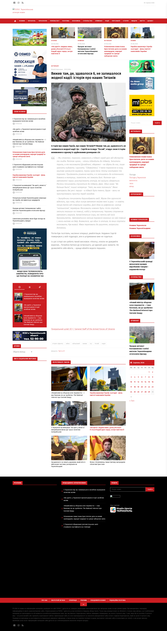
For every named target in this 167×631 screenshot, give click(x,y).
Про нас (44, 600)
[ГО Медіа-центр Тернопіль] (132, 508)
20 (142, 387)
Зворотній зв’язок (58, 600)
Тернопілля (42, 21)
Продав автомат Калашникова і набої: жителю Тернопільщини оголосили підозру (29, 209)
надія (103, 343)
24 (131, 392)
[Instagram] (18, 3)
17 (131, 387)
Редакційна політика (118, 600)
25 (135, 392)
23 (152, 387)
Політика (65, 21)
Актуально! (108, 40)
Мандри (134, 21)
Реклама (84, 600)
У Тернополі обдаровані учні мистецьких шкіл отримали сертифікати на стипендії (28, 166)
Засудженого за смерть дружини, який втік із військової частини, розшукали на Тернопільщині (68, 464)
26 (138, 392)
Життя (142, 21)
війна (68, 343)
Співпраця (73, 600)
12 (138, 382)
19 (138, 387)
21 (145, 387)
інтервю (54, 40)
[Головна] (15, 20)
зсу (91, 343)
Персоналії (116, 21)
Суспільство (87, 21)
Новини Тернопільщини (139, 228)
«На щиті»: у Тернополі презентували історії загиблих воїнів (29, 130)
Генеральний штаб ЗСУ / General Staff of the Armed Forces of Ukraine (83, 329)
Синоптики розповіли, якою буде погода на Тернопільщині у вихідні (29, 220)
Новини (22, 21)
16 (152, 382)
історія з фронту (57, 343)
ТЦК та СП (61, 351)
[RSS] (22, 3)
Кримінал (98, 21)
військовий (76, 343)
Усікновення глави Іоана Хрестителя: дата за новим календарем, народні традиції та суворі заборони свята (29, 154)
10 (131, 382)
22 (149, 387)
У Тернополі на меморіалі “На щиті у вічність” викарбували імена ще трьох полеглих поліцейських (29, 187)
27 (142, 392)
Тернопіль (32, 21)
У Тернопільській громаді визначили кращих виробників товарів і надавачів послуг (140, 265)
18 (135, 387)
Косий (97, 343)
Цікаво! (150, 21)
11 (134, 382)
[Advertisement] (35, 503)
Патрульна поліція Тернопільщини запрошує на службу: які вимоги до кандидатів (29, 199)
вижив (85, 343)
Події (107, 21)
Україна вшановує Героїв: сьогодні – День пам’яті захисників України (29, 176)
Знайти (157, 123)
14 (145, 382)
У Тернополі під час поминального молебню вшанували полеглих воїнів (29, 120)
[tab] (19, 287)
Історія (125, 21)
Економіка (76, 21)
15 (149, 382)
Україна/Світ (55, 21)
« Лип (131, 401)
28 (145, 392)
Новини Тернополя (137, 225)
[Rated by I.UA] (132, 497)
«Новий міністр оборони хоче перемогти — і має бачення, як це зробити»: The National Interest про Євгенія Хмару (29, 142)
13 (142, 382)
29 (149, 392)
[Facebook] (14, 3)
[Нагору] (83, 604)
